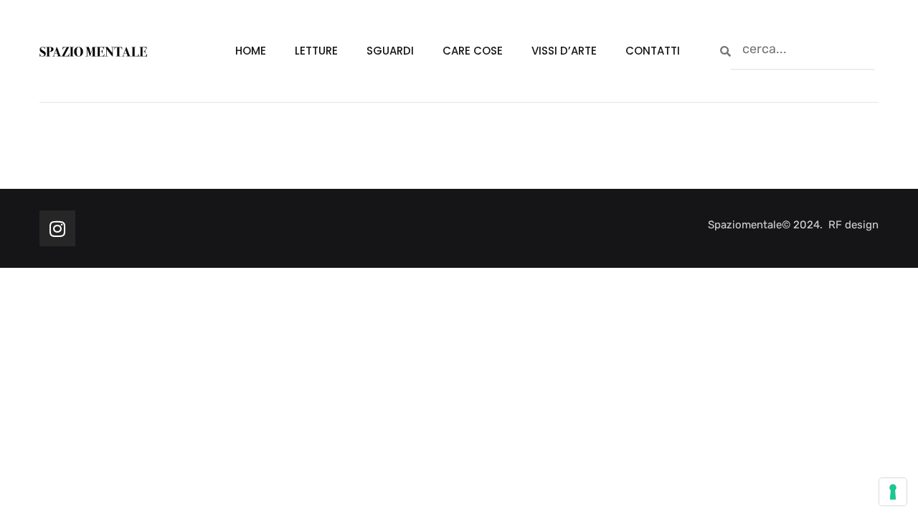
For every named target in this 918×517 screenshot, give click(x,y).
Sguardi (390, 50)
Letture (316, 50)
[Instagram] (57, 228)
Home (250, 50)
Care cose (473, 50)
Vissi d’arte (564, 50)
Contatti (652, 50)
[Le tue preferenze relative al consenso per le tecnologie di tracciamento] (893, 492)
